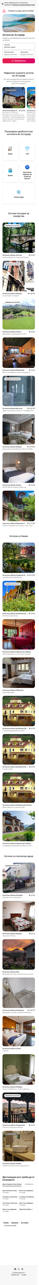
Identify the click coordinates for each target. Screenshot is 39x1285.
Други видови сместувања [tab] (12, 1184)
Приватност (15, 1275)
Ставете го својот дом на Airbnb (21, 11)
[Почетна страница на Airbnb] (4, 11)
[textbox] (10, 54)
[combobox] (18, 47)
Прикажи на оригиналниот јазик (23, 5)
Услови (23, 1275)
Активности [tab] (29, 1184)
